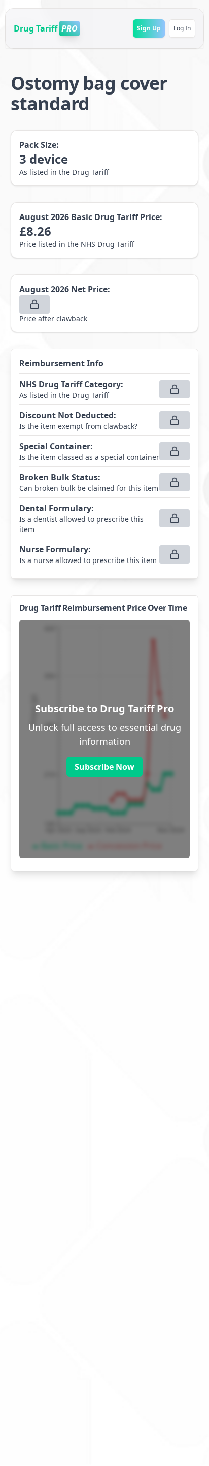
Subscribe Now (104, 766)
